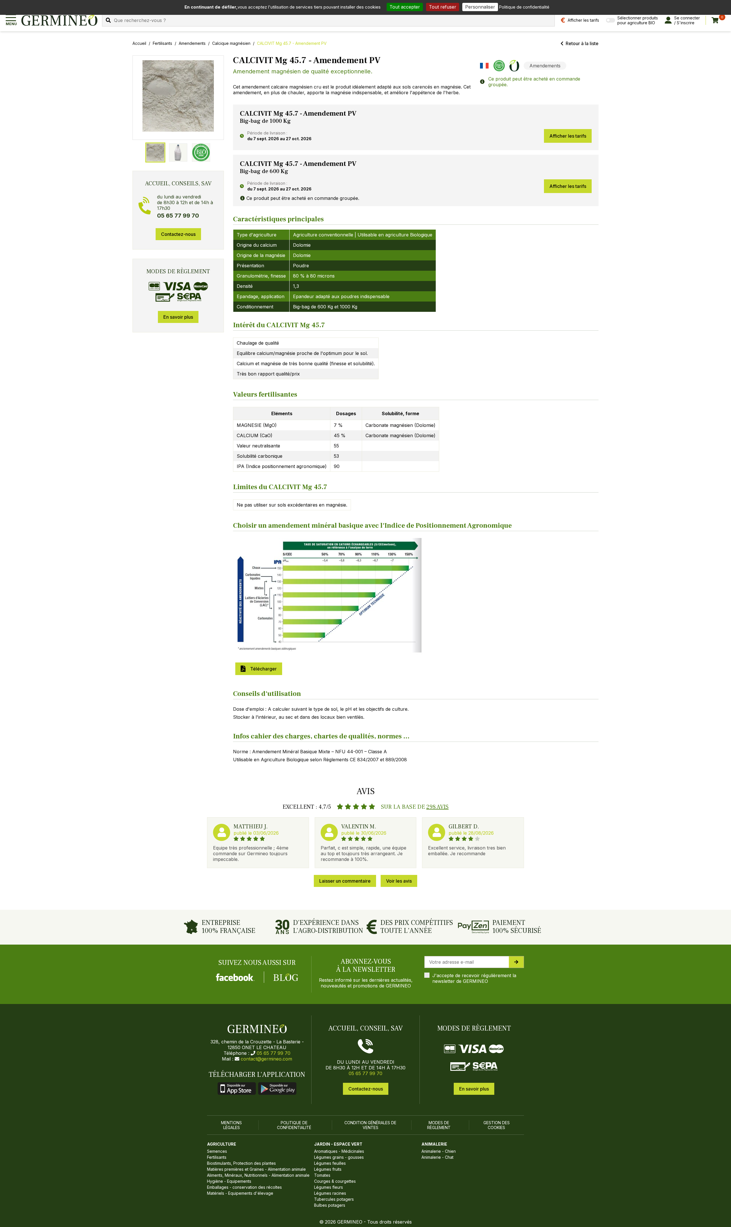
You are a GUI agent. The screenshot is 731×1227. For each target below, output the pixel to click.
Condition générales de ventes (370, 1125)
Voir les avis (399, 881)
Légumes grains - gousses (339, 1157)
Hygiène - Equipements (229, 1181)
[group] (178, 98)
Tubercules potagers (334, 1199)
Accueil (139, 43)
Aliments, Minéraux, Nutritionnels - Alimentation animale (258, 1175)
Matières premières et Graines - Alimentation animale (256, 1169)
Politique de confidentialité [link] (524, 7)
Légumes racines (330, 1193)
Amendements (192, 43)
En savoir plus (178, 317)
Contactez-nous (178, 234)
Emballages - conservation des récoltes (244, 1187)
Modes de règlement (439, 1125)
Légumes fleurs (328, 1187)
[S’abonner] (516, 962)
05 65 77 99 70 (273, 1053)
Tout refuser (442, 7)
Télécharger (262, 669)
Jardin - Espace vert (338, 1144)
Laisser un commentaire (345, 881)
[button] (178, 96)
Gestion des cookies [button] (496, 1125)
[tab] (155, 152)
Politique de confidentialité (294, 1125)
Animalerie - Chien (438, 1151)
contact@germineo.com (266, 1059)
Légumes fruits (328, 1169)
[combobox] (328, 20)
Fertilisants (162, 43)
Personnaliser (480, 7)
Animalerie (434, 1144)
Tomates (322, 1175)
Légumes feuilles (330, 1163)
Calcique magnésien (231, 43)
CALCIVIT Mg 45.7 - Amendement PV (292, 43)
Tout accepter (404, 7)
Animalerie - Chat (437, 1157)
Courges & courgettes (335, 1181)
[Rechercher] (108, 20)
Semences (217, 1151)
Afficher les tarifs (567, 136)
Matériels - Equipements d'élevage (240, 1193)
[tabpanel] (416, 127)
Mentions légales (231, 1125)
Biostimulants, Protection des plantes (241, 1163)
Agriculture (221, 1144)
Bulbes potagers (329, 1205)
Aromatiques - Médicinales (339, 1151)
